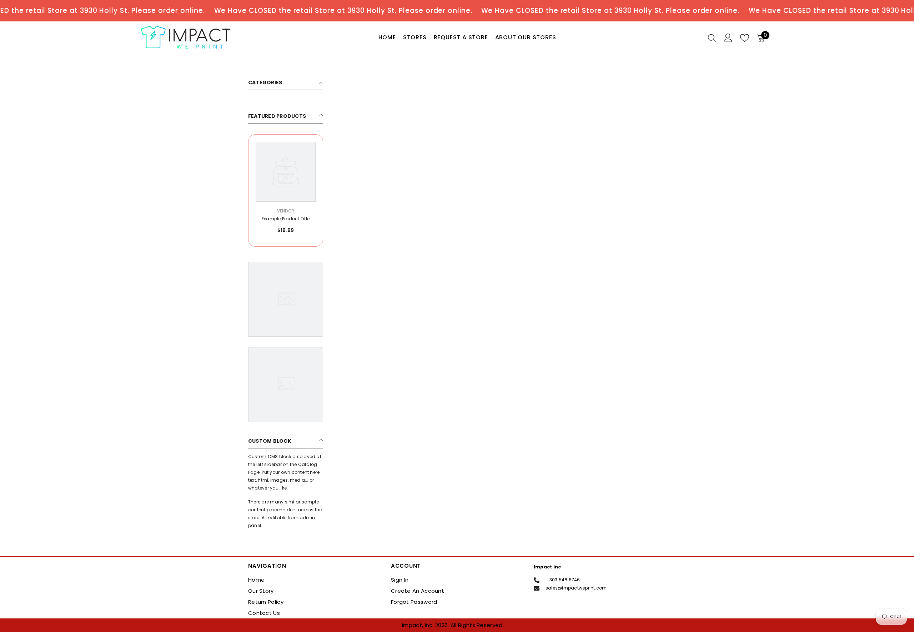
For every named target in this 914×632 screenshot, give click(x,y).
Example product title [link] (286, 219)
